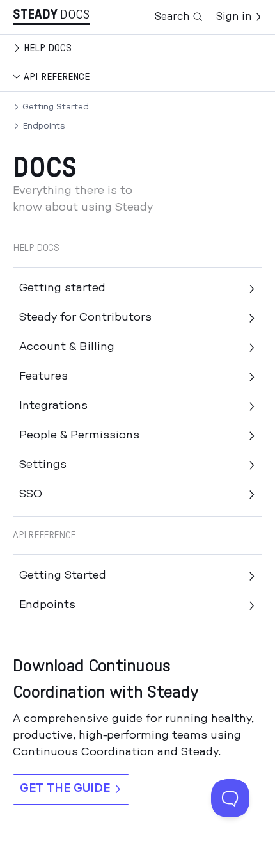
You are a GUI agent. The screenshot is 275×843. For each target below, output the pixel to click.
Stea (35, 14)
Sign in (233, 17)
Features (43, 376)
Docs (75, 14)
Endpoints (43, 126)
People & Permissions (79, 435)
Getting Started (55, 106)
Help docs (48, 48)
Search (172, 17)
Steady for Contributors (85, 317)
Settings (43, 464)
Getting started (62, 288)
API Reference (57, 77)
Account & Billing (66, 347)
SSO (30, 494)
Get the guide (65, 788)
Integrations (53, 406)
